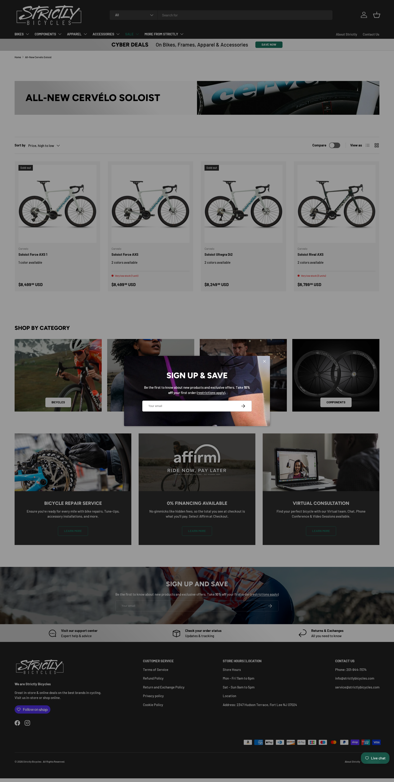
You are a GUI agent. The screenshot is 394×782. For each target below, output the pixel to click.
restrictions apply (211, 393)
